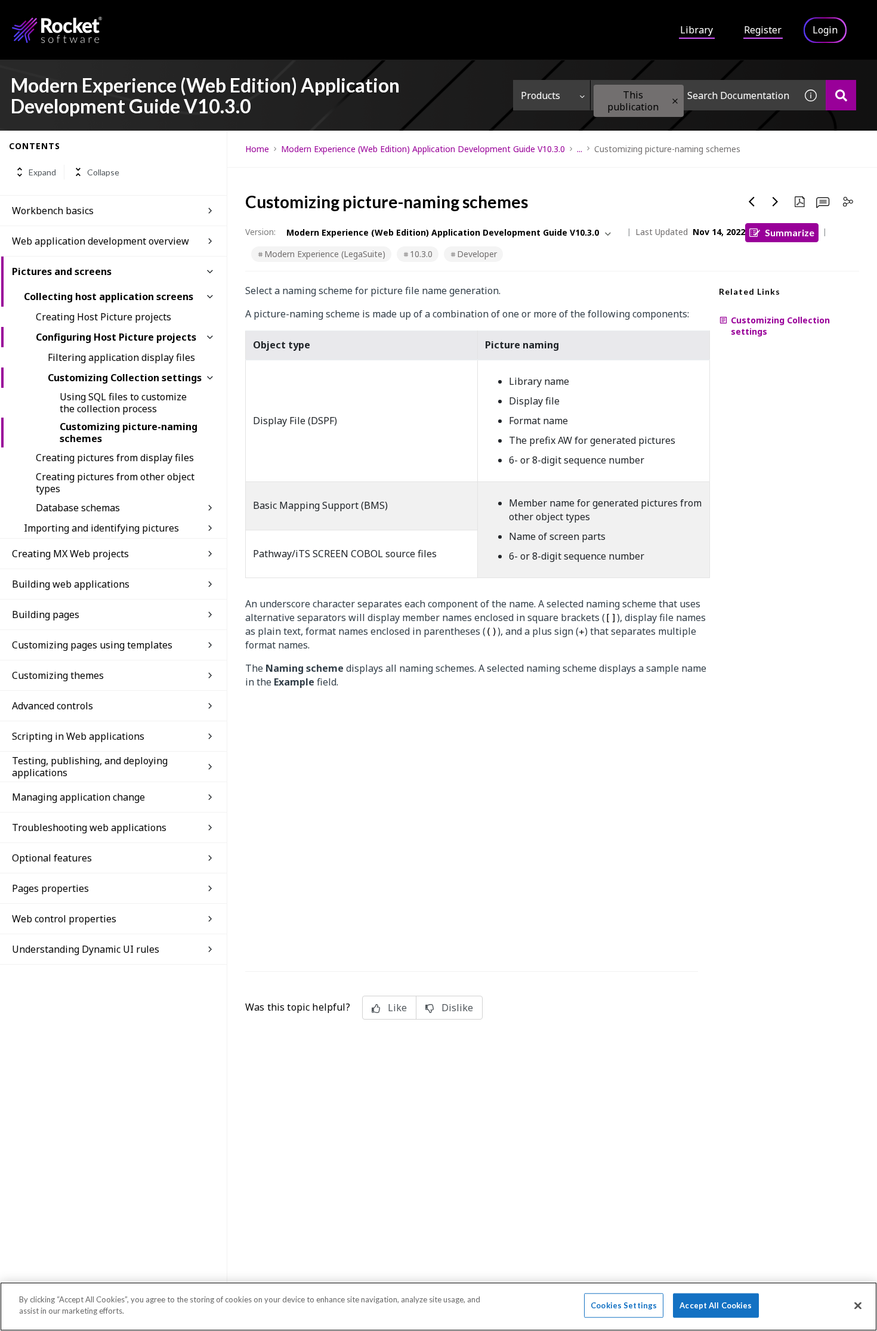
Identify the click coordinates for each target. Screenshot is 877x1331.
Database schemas (78, 507)
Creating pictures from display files (115, 457)
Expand (42, 172)
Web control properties (64, 918)
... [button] (579, 149)
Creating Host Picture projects (103, 316)
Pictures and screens (62, 271)
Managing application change (78, 797)
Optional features (52, 857)
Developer (477, 254)
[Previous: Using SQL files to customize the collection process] (752, 202)
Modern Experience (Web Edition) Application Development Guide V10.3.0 (423, 149)
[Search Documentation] (841, 95)
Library (696, 29)
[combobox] (693, 95)
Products (540, 95)
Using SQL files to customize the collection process (123, 403)
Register (763, 29)
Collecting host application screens (108, 296)
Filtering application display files (121, 357)
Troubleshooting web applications (89, 827)
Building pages (45, 614)
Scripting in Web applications (78, 736)
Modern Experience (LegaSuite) (324, 254)
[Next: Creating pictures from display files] (776, 202)
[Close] (858, 1305)
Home (257, 149)
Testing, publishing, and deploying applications (90, 766)
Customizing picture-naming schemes (128, 432)
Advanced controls (52, 705)
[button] (675, 101)
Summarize (789, 232)
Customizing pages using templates (92, 644)
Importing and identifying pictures (101, 528)
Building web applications (70, 584)
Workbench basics (53, 210)
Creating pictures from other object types (115, 483)
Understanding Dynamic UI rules (85, 949)
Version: (260, 231)
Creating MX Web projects (70, 553)
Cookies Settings (624, 1305)
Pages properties (50, 888)
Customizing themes (58, 675)
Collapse (103, 172)
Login (825, 29)
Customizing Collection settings (125, 377)
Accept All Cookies (716, 1305)
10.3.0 (421, 254)
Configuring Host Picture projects (116, 337)
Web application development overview (100, 241)
